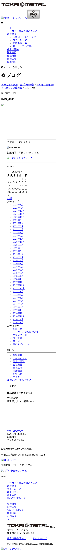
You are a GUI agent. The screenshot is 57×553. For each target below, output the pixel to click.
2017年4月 (18, 301)
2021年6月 (18, 226)
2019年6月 (18, 248)
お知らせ (17, 328)
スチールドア (20, 40)
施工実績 (11, 52)
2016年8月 (18, 322)
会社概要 (11, 55)
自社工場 (11, 58)
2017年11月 (19, 285)
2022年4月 (18, 207)
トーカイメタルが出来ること (22, 31)
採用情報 (11, 62)
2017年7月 (18, 294)
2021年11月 (19, 214)
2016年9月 (18, 319)
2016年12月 (19, 313)
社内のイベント (21, 344)
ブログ (16, 377)
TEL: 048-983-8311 (16, 431)
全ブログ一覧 (20, 335)
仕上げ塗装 (13, 49)
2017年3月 (18, 304)
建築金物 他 (20, 43)
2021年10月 (19, 217)
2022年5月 (18, 204)
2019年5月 (18, 251)
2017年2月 (18, 307)
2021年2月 (18, 235)
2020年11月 (19, 242)
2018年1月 (18, 279)
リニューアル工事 (22, 46)
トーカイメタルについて (26, 332)
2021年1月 (18, 239)
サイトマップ (40, 538)
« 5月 (9, 198)
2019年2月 (18, 260)
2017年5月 (18, 297)
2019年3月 (18, 257)
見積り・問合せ (15, 510)
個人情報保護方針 (16, 538)
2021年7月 (18, 223)
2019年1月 (18, 263)
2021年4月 (18, 229)
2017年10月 (19, 288)
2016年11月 (19, 316)
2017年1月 (18, 310)
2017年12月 (19, 282)
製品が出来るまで (19, 380)
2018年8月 (18, 266)
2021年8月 (18, 220)
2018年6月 (18, 270)
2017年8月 (18, 291)
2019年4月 (18, 254)
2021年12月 (19, 211)
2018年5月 (18, 273)
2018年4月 (18, 276)
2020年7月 (18, 245)
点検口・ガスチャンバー (26, 37)
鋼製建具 (11, 34)
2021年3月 (18, 232)
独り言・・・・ (21, 341)
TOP (9, 28)
